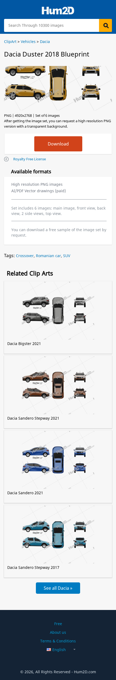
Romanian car (48, 255)
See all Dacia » (58, 588)
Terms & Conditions (58, 640)
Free (58, 623)
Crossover (25, 255)
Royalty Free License (29, 159)
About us (58, 632)
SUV (66, 255)
